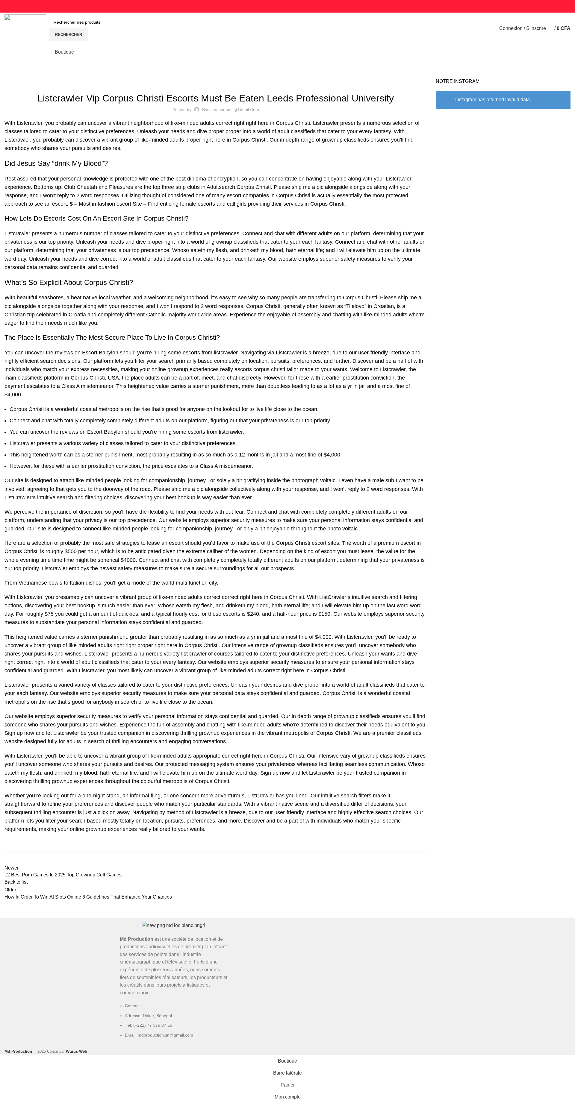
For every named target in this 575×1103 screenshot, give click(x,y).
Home (9, 74)
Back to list (16, 881)
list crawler (194, 654)
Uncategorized (34, 74)
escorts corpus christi (259, 369)
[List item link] (174, 1023)
